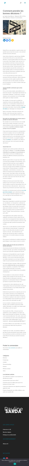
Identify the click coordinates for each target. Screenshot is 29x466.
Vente (4, 370)
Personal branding (7, 364)
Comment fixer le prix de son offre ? (11, 380)
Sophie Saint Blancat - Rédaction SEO (13, 16)
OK (15, 463)
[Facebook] (7, 40)
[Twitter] (10, 40)
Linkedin (5, 362)
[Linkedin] (4, 40)
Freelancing (5, 360)
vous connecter (11, 347)
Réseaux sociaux (6, 368)
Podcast (12, 17)
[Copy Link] (12, 40)
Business (8, 17)
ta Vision (9, 139)
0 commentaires (18, 17)
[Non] (27, 462)
